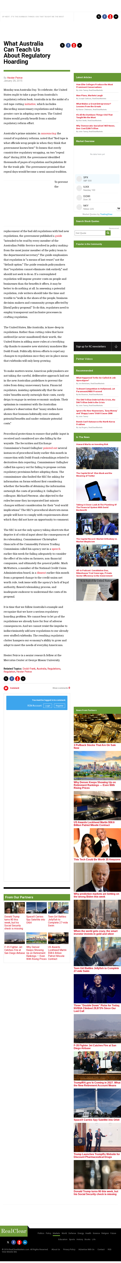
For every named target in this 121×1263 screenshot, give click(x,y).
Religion (105, 1233)
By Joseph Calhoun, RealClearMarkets (91, 99)
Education (62, 1239)
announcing (48, 133)
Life (93, 1239)
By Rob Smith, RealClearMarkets (88, 121)
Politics (41, 1233)
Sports (72, 1239)
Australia (41, 668)
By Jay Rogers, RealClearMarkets (89, 427)
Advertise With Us (86, 1249)
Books (87, 1239)
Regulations (53, 668)
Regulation (9, 671)
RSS (109, 1249)
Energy (81, 1233)
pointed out (50, 448)
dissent (41, 572)
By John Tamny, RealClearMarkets (89, 90)
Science (96, 1233)
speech (56, 549)
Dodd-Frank (29, 668)
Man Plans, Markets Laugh (89, 95)
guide (58, 236)
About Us (56, 1249)
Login (47, 706)
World (64, 1233)
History (80, 1239)
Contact (101, 1249)
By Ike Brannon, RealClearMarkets (89, 395)
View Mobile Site (9, 1252)
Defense (72, 1233)
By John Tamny (82, 417)
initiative (30, 104)
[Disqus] (36, 752)
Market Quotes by (97, 214)
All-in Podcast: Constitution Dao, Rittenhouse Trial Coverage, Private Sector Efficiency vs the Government (94, 573)
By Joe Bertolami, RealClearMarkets (90, 384)
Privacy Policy (69, 1249)
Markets (56, 1233)
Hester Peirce (15, 77)
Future (113, 1233)
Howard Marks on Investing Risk (92, 444)
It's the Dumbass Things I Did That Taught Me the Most (37, 17)
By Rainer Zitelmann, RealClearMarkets (91, 110)
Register (59, 706)
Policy (48, 1233)
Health (88, 1233)
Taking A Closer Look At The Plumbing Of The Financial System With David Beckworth (96, 507)
